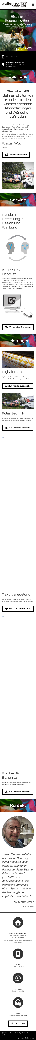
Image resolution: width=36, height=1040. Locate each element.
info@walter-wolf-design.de (18, 1015)
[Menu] (33, 4)
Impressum (20, 1038)
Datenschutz (29, 1038)
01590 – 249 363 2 (12, 57)
